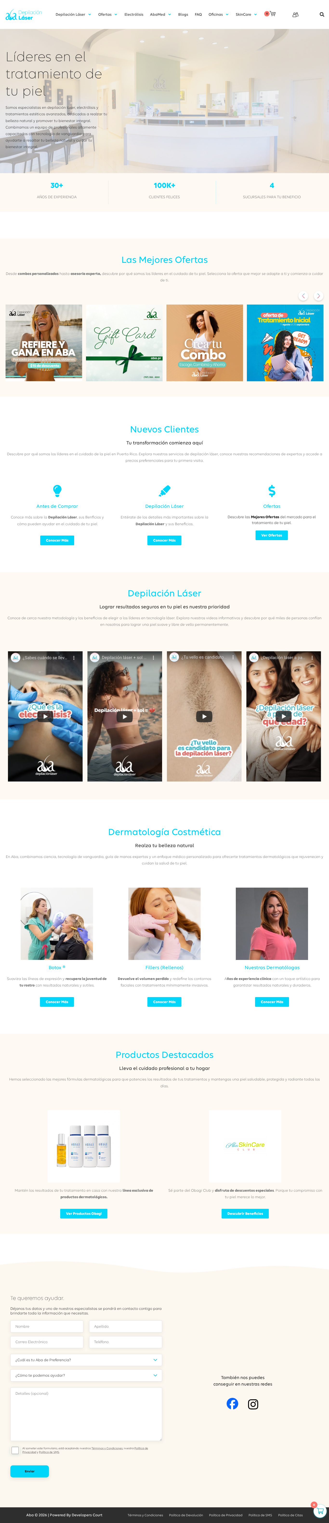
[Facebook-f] (232, 1403)
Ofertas (105, 14)
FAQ (198, 14)
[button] (319, 15)
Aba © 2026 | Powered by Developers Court (64, 1515)
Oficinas (216, 14)
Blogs (183, 14)
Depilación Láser (70, 14)
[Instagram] (253, 1404)
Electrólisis (134, 14)
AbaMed (157, 14)
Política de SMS (49, 1452)
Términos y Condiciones (107, 1448)
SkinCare (243, 14)
